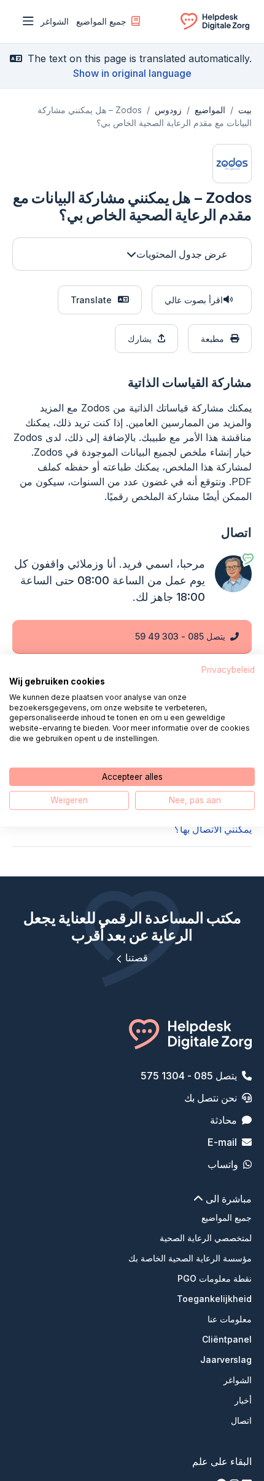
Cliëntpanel (227, 1339)
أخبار (243, 1400)
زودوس (168, 110)
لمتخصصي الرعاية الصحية (206, 1238)
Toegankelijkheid (214, 1298)
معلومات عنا (230, 1319)
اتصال (241, 1420)
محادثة (223, 1120)
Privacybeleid (228, 670)
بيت (245, 110)
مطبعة (212, 338)
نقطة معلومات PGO (214, 1278)
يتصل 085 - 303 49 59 (180, 636)
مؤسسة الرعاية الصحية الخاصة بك (190, 1258)
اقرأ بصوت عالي (194, 300)
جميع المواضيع (101, 21)
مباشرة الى (227, 1199)
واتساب (223, 1164)
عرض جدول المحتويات (182, 254)
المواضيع (210, 110)
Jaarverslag (226, 1359)
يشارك (140, 338)
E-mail (222, 1142)
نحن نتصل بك (210, 1098)
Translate (91, 300)
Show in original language (132, 73)
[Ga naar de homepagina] (215, 23)
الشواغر (55, 21)
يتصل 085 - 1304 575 (189, 1076)
